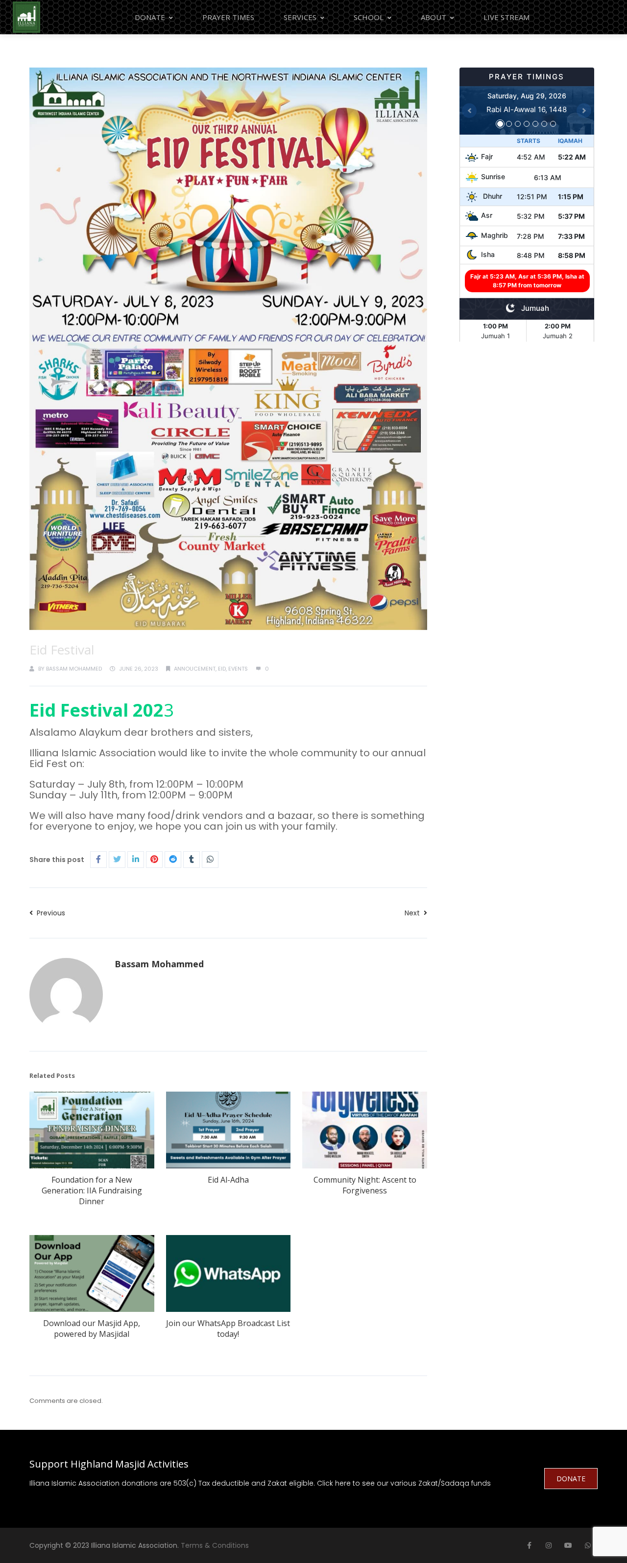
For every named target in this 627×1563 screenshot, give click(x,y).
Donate (150, 17)
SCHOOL (369, 17)
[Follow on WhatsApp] (588, 1545)
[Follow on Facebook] (529, 1545)
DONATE (570, 1478)
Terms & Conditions (215, 1545)
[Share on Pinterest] (154, 859)
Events (238, 669)
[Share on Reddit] (173, 859)
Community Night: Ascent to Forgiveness (365, 1185)
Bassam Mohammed (74, 669)
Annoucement (195, 669)
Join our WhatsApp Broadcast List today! (228, 1328)
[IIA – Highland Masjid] (26, 17)
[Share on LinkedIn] (136, 859)
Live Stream (506, 17)
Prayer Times (228, 17)
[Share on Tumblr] (191, 859)
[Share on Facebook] (98, 859)
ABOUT (433, 17)
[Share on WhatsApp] (210, 859)
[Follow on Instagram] (548, 1545)
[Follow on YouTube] (568, 1545)
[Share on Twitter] (117, 859)
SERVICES (300, 17)
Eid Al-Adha (228, 1179)
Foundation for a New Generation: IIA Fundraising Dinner (92, 1190)
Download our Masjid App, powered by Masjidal (91, 1328)
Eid (222, 669)
